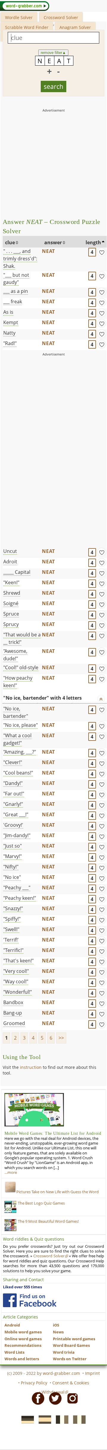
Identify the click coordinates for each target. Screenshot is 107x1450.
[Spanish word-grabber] (43, 1419)
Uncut (10, 551)
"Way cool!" (15, 981)
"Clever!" (12, 762)
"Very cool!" (16, 971)
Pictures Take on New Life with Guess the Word (57, 1191)
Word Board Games (71, 1345)
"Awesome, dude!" (15, 655)
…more (10, 1172)
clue (10, 242)
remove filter (53, 52)
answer (53, 242)
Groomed (14, 1023)
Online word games (23, 1338)
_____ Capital (16, 572)
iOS (56, 1325)
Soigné (10, 603)
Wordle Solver (19, 17)
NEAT (48, 251)
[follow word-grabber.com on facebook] (29, 1300)
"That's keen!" (18, 960)
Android (12, 1325)
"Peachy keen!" (19, 898)
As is (8, 312)
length (93, 242)
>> (61, 1038)
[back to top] (101, 699)
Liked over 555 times (22, 1287)
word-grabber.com (61, 1373)
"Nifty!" (10, 866)
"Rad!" (10, 343)
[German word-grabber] (26, 1419)
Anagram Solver (75, 27)
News (58, 1332)
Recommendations (22, 1345)
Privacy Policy (34, 1383)
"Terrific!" (13, 950)
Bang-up (12, 1013)
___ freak (12, 301)
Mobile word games (23, 1332)
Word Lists (14, 1352)
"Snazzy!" (13, 908)
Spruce (11, 613)
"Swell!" (11, 929)
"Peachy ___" (16, 887)
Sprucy (11, 624)
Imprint (92, 1373)
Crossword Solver (61, 17)
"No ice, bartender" (15, 712)
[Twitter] (53, 1398)
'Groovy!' (13, 825)
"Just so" (12, 846)
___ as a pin (15, 291)
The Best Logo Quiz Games (41, 1203)
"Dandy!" (13, 783)
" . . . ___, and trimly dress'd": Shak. (20, 258)
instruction (31, 1067)
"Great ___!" (15, 814)
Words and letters (21, 1358)
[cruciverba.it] (78, 1419)
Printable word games (74, 1338)
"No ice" (12, 877)
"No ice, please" (20, 725)
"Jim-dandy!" (16, 835)
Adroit (10, 561)
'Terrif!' (11, 939)
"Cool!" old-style (20, 667)
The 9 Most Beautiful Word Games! (48, 1221)
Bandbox (13, 1002)
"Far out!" (13, 793)
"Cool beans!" (18, 772)
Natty (9, 333)
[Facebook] (36, 1398)
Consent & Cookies (70, 1383)
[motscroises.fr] (60, 1419)
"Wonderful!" (17, 992)
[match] (101, 252)
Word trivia (64, 1352)
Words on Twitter (69, 1358)
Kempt (10, 322)
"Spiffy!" (12, 919)
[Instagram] (71, 1398)
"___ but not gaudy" (16, 279)
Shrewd (11, 593)
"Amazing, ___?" (19, 752)
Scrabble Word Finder (26, 27)
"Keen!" (11, 582)
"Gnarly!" (13, 804)
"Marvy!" (12, 856)
